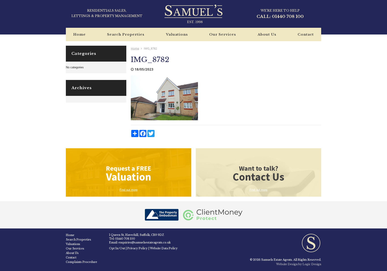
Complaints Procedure (81, 262)
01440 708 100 (288, 16)
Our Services (222, 34)
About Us (267, 34)
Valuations (177, 34)
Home (79, 34)
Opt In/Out (117, 248)
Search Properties (125, 34)
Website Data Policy (164, 248)
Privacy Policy (137, 248)
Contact (306, 34)
